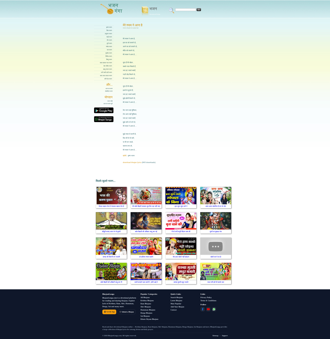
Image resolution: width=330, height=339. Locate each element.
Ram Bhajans (146, 304)
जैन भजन (109, 40)
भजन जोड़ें (110, 101)
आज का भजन (109, 88)
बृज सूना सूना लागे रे (181, 206)
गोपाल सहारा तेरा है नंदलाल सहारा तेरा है (111, 206)
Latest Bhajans (176, 301)
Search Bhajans (177, 297)
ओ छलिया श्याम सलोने (146, 257)
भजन (155, 10)
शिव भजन (109, 30)
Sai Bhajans (145, 316)
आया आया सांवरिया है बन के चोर (215, 206)
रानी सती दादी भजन (106, 72)
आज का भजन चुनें (108, 103)
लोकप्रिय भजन (109, 91)
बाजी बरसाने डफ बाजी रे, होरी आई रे (146, 282)
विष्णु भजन (109, 59)
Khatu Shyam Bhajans (149, 319)
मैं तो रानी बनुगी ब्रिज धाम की (181, 231)
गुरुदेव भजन (108, 53)
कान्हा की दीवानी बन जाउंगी (111, 257)
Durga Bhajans (146, 313)
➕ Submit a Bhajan (126, 312)
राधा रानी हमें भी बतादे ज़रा (215, 282)
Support (225, 336)
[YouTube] (208, 309)
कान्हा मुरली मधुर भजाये (181, 282)
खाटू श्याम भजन (107, 69)
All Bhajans (145, 297)
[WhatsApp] (214, 309)
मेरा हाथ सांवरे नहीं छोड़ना (181, 257)
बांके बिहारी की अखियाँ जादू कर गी (111, 282)
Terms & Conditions (208, 301)
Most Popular (176, 304)
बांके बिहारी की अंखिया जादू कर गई (146, 231)
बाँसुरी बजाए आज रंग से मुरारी (111, 231)
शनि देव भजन (108, 79)
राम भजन (109, 50)
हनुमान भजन (108, 34)
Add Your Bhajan (177, 307)
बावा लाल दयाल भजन (106, 76)
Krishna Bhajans (147, 301)
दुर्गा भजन (109, 43)
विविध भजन (108, 56)
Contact (174, 310)
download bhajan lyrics (132, 162)
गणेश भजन (109, 46)
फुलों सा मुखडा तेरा (216, 231)
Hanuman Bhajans (148, 310)
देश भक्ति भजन (108, 66)
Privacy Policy (206, 297)
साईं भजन (109, 37)
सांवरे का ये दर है (216, 257)
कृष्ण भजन (109, 27)
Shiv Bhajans (146, 307)
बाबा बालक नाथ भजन (106, 63)
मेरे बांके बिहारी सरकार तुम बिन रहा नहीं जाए (146, 206)
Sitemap (215, 336)
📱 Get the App (109, 312)
